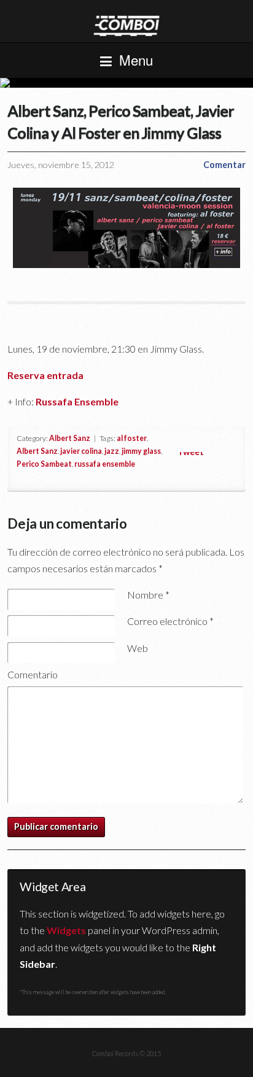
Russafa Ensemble (77, 401)
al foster (132, 438)
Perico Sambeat (44, 464)
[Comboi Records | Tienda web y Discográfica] (126, 25)
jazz (111, 451)
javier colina (81, 451)
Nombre (148, 594)
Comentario (32, 674)
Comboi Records (126, 83)
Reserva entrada (45, 375)
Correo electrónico (170, 621)
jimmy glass (141, 451)
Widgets (66, 930)
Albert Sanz (69, 438)
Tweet (190, 452)
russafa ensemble (104, 464)
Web (137, 648)
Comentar (224, 164)
